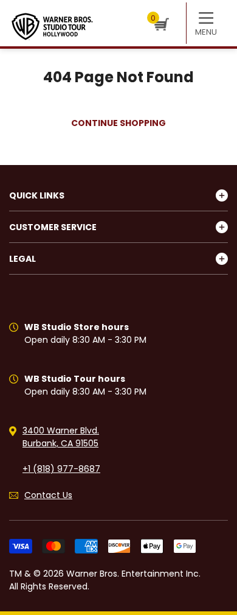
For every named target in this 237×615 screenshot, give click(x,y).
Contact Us (48, 495)
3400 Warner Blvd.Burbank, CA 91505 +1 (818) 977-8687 (61, 449)
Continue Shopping (118, 123)
